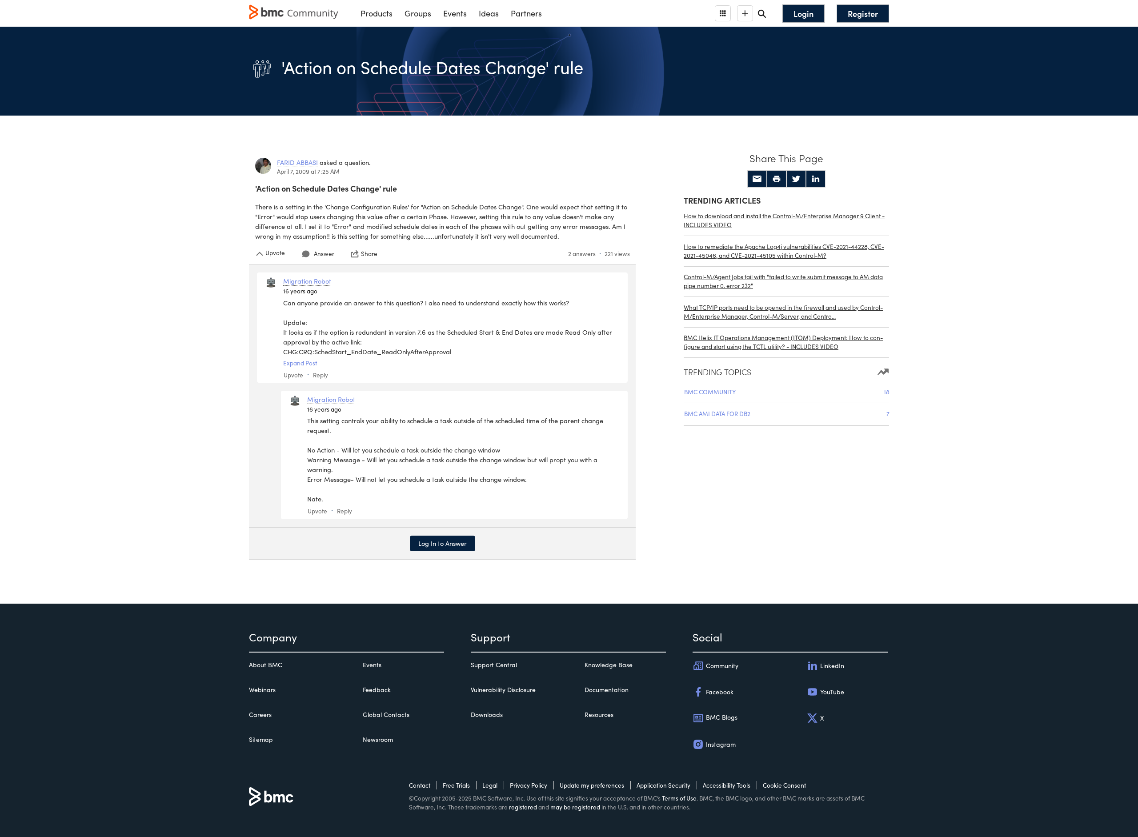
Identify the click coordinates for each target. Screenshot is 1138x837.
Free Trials (456, 785)
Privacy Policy (528, 785)
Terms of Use (679, 798)
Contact (419, 785)
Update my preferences (592, 785)
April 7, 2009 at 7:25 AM (308, 171)
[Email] (757, 179)
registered (523, 807)
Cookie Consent (784, 785)
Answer (324, 253)
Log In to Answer (442, 543)
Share (369, 254)
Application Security (663, 785)
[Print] (776, 179)
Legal (489, 785)
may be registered (575, 807)
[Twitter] (796, 179)
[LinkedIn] (815, 179)
